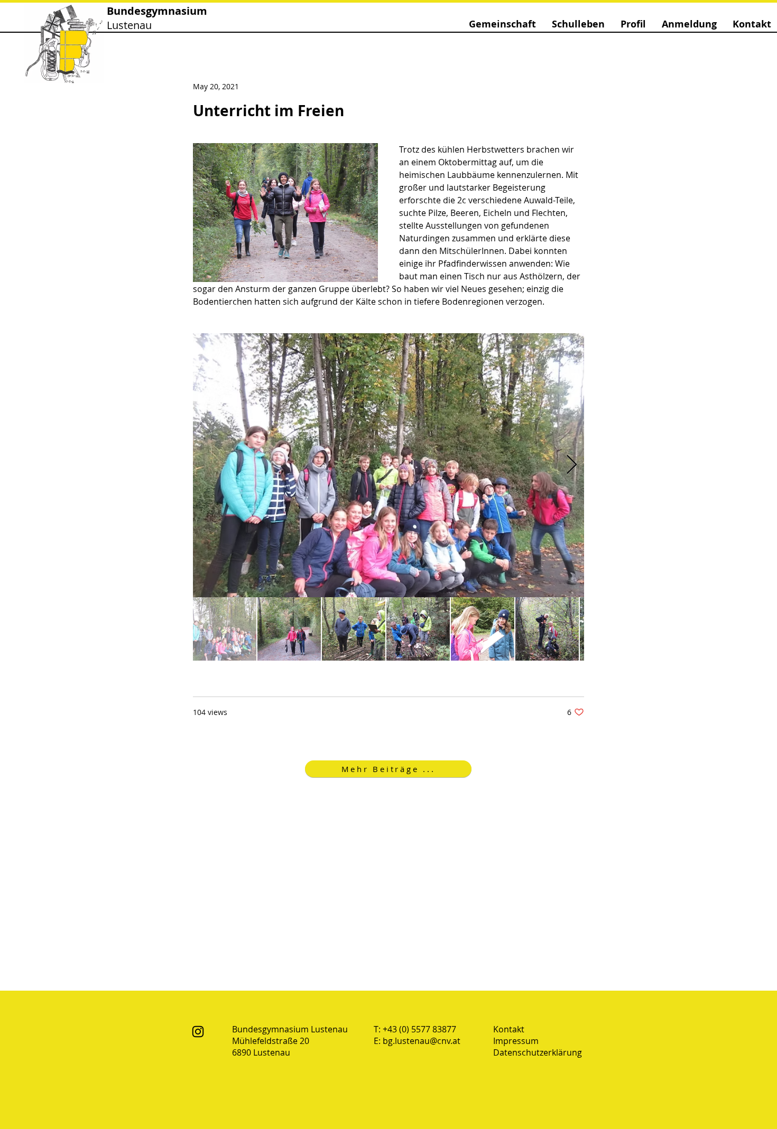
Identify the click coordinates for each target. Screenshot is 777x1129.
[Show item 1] (224, 629)
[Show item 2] (289, 629)
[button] (502, 24)
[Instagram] (198, 1031)
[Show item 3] (353, 629)
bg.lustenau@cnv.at (421, 1041)
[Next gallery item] (572, 465)
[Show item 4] (418, 629)
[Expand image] (388, 465)
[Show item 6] (547, 629)
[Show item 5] (482, 629)
